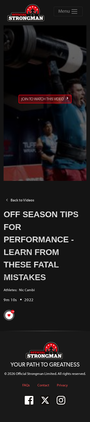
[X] (45, 400)
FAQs (26, 385)
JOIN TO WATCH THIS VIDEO (42, 99)
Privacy (62, 385)
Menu (64, 11)
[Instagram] (61, 400)
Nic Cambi (27, 290)
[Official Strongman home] (26, 12)
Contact (43, 385)
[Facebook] (29, 400)
